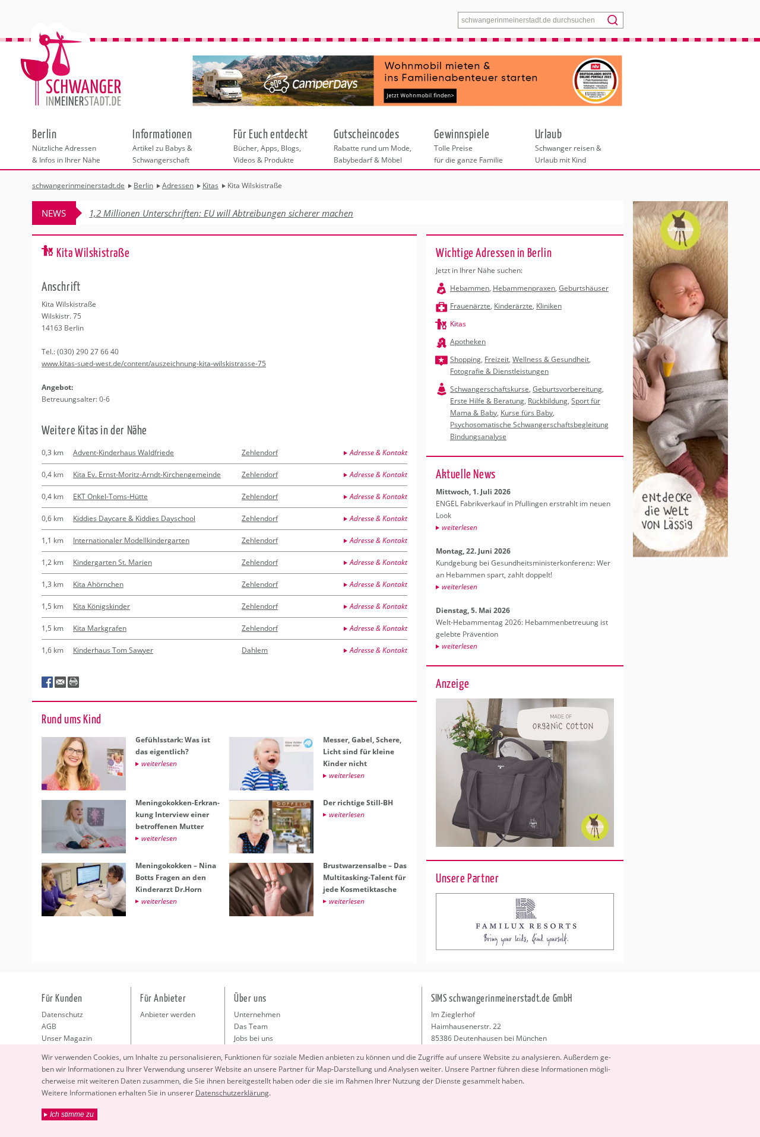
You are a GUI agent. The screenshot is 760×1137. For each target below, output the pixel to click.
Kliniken (549, 306)
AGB (49, 1026)
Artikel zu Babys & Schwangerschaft (162, 145)
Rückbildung (548, 401)
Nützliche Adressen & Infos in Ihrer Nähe (66, 145)
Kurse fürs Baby (527, 413)
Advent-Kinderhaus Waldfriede (123, 452)
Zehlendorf (260, 452)
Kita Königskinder (101, 606)
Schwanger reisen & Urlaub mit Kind (568, 145)
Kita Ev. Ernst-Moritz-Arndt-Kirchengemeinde (147, 474)
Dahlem (255, 650)
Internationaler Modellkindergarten (131, 540)
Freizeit (496, 359)
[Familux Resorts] (525, 921)
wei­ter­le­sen (459, 527)
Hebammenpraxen (524, 288)
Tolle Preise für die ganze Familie (468, 145)
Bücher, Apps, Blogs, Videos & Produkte (270, 145)
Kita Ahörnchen (98, 584)
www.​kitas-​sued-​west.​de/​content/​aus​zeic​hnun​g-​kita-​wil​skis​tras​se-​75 (154, 363)
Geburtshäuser (584, 288)
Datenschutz (62, 1014)
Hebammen (469, 288)
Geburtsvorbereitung (567, 389)
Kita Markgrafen (99, 628)
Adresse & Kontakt (378, 452)
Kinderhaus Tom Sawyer (113, 650)
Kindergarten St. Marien (112, 562)
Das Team (251, 1026)
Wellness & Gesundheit (550, 359)
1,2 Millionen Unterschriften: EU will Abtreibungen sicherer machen (221, 213)
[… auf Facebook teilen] (47, 682)
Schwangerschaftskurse (489, 389)
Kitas (458, 324)
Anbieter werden (167, 1014)
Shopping (465, 359)
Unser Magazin (67, 1038)
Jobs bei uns (253, 1038)
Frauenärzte (470, 306)
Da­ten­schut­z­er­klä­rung (232, 1093)
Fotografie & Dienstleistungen (499, 371)
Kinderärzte (513, 306)
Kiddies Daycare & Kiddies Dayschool (134, 518)
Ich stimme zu (72, 1114)
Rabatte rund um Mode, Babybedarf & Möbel (372, 145)
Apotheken (468, 341)
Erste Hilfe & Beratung (487, 401)
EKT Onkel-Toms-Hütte (110, 496)
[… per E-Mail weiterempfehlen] (60, 682)
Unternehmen (257, 1014)
